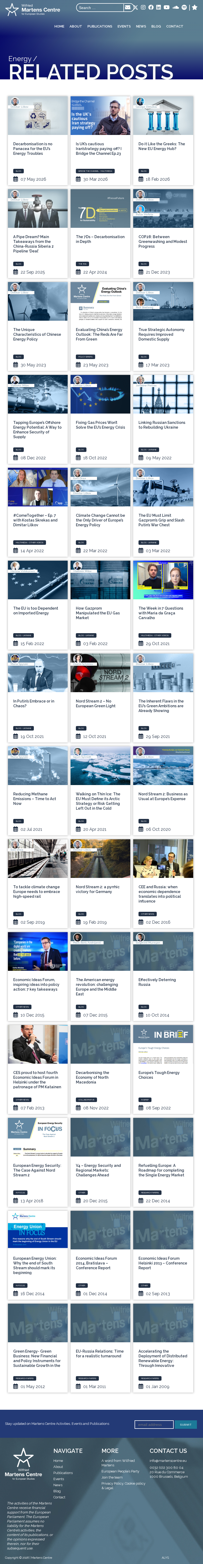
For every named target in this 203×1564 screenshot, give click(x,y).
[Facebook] (151, 8)
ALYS (165, 1558)
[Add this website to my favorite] (195, 8)
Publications (99, 26)
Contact (174, 26)
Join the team (112, 1477)
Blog (156, 26)
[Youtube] (167, 8)
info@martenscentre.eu (168, 1461)
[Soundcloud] (175, 8)
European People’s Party (120, 1471)
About (76, 26)
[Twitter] (135, 8)
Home (59, 26)
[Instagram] (143, 8)
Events (124, 26)
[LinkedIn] (158, 8)
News (141, 26)
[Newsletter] (127, 8)
